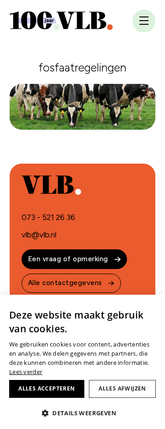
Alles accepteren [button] (46, 388)
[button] (82, 412)
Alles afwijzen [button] (122, 388)
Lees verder (25, 372)
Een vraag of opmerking (68, 259)
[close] (143, 22)
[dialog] (82, 362)
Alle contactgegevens (65, 283)
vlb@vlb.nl (39, 234)
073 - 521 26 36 (48, 217)
